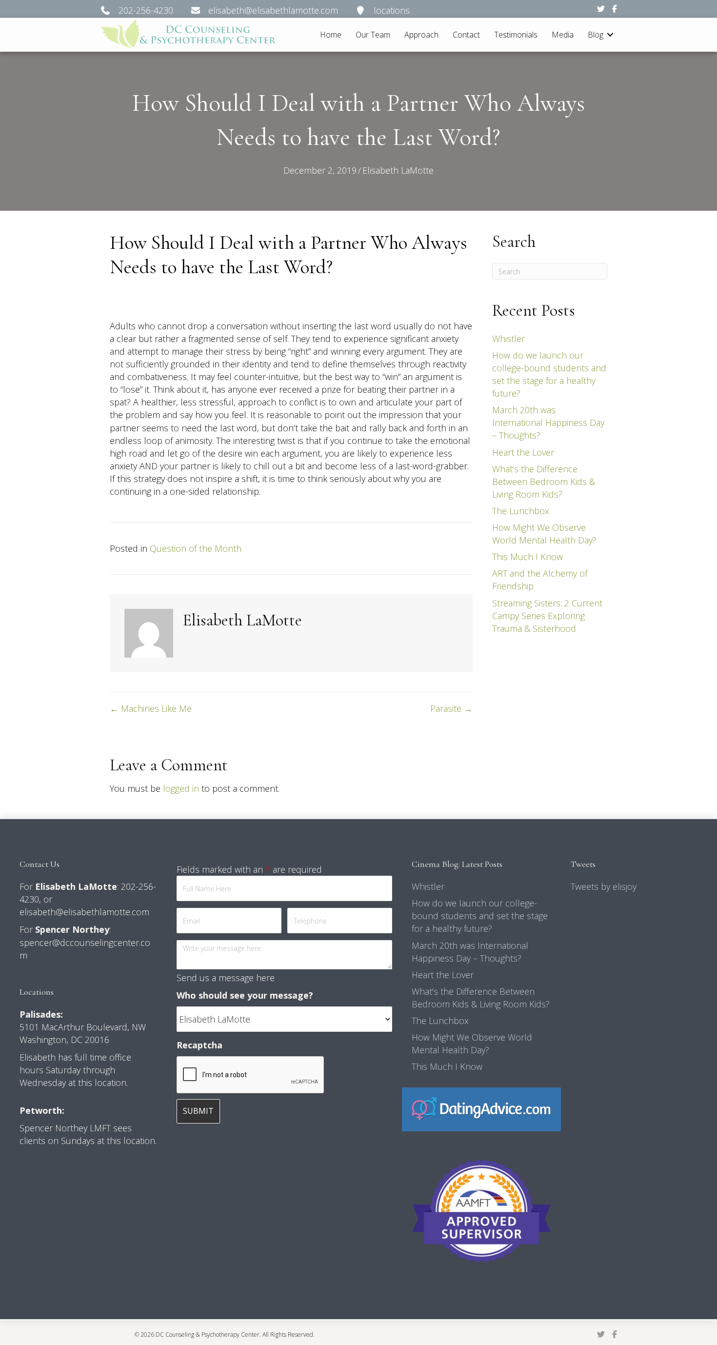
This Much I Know (527, 556)
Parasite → (451, 708)
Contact (466, 34)
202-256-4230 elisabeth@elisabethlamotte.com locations (260, 10)
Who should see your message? (245, 995)
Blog (595, 34)
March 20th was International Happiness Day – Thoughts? (548, 422)
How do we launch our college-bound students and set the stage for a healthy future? (480, 915)
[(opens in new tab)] (481, 1108)
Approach (421, 34)
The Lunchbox (520, 511)
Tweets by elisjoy (604, 886)
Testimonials (516, 34)
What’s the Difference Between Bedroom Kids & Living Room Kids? (543, 481)
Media (563, 34)
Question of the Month (195, 548)
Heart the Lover (523, 452)
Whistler (508, 338)
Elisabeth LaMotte (398, 170)
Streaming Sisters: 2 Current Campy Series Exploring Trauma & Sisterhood (547, 615)
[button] (610, 34)
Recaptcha (199, 1045)
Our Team (373, 34)
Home (330, 34)
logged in (181, 788)
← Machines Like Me (151, 708)
